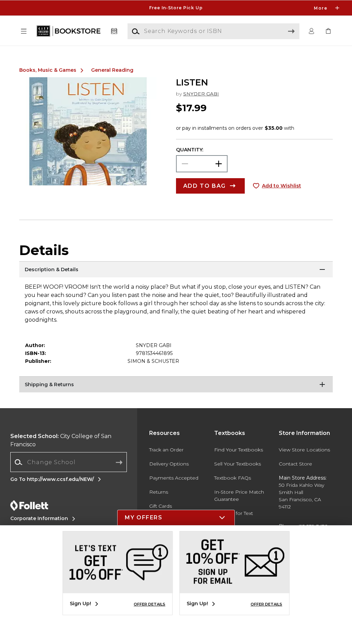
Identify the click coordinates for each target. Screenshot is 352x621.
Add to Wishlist (281, 186)
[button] (176, 7)
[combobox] (68, 462)
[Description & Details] (176, 270)
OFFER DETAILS (149, 604)
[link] (328, 31)
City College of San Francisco (60, 440)
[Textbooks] (114, 31)
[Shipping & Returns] (176, 385)
